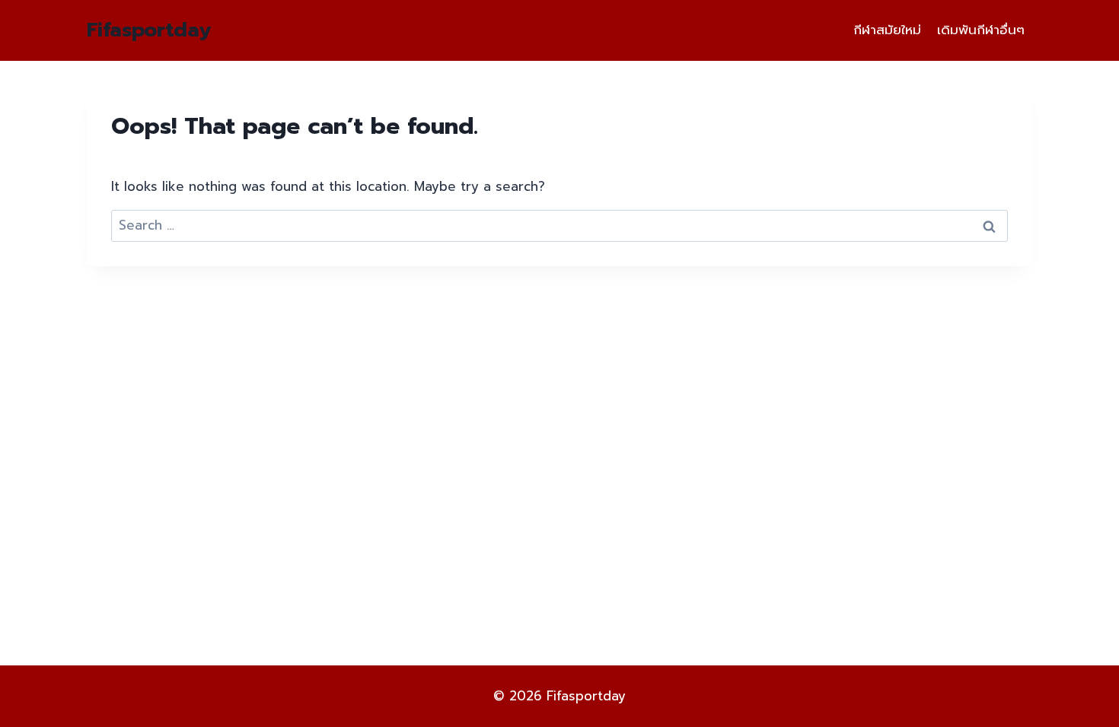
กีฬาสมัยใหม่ (887, 30)
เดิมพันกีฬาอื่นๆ (981, 30)
